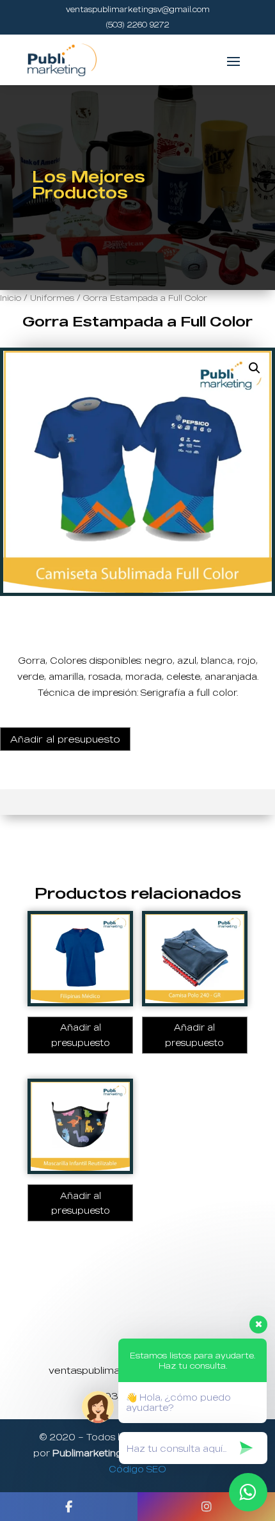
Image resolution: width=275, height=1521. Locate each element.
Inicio (10, 298)
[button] (254, 368)
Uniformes (52, 298)
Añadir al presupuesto (65, 738)
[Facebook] (69, 1506)
